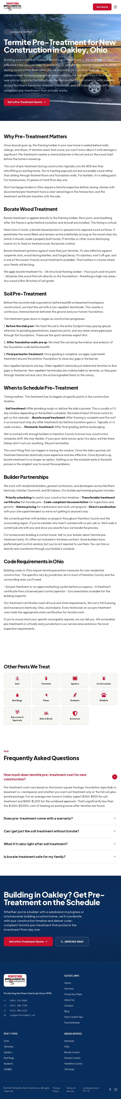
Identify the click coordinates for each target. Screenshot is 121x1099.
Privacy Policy (56, 1090)
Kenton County (72, 1057)
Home (67, 982)
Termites (8, 1046)
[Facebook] (110, 1089)
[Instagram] (115, 1089)
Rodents (8, 1063)
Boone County (72, 1052)
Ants (6, 1040)
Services (69, 988)
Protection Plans (73, 994)
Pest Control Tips (73, 1016)
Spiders (8, 1052)
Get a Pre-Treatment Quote (25, 102)
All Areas (69, 1069)
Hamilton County (73, 1063)
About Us (69, 999)
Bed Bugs (9, 1057)
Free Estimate (72, 1022)
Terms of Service (70, 1090)
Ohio (66, 1046)
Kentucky (69, 1040)
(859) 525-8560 (74, 941)
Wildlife (8, 1069)
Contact (68, 1005)
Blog (66, 1011)
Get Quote (102, 7)
